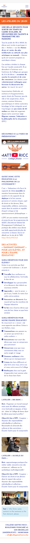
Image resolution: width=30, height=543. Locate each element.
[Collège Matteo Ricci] (4, 6)
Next (27, 13)
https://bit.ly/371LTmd (10, 238)
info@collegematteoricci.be (17, 535)
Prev (3, 13)
